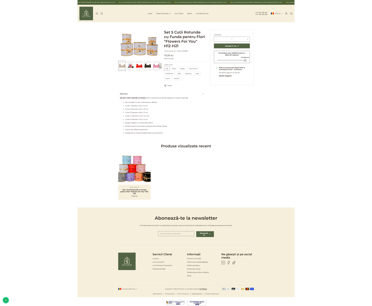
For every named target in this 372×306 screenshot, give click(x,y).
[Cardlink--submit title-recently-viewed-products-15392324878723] (134, 168)
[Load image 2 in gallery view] (130, 66)
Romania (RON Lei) (128, 289)
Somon (177, 78)
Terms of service (183, 294)
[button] (163, 13)
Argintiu (188, 73)
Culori (168, 65)
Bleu (179, 73)
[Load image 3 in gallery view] (139, 66)
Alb (167, 69)
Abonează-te (204, 234)
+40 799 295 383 (261, 14)
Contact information (212, 294)
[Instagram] (223, 263)
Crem (168, 78)
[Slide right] (160, 64)
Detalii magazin (225, 76)
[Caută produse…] (101, 13)
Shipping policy (197, 294)
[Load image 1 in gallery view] (122, 66)
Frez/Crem (170, 73)
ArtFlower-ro (170, 51)
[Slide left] (160, 67)
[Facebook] (229, 263)
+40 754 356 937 (261, 12)
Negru (182, 69)
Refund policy (157, 294)
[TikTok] (234, 263)
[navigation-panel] (96, 13)
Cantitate (217, 35)
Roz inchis (193, 69)
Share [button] (169, 86)
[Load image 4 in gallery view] (148, 66)
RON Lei (277, 13)
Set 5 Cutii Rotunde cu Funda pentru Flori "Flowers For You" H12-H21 (134, 191)
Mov (197, 73)
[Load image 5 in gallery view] (156, 66)
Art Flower (203, 289)
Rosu (174, 69)
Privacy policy (170, 294)
